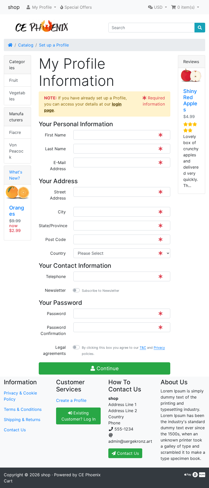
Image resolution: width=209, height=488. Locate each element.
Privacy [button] (159, 348)
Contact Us (15, 429)
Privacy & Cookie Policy (20, 396)
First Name (55, 134)
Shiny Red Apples (190, 100)
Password (56, 313)
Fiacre (15, 132)
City (62, 211)
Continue (107, 368)
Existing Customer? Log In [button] (78, 416)
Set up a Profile (54, 45)
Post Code (55, 239)
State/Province (53, 225)
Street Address (58, 195)
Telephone (56, 276)
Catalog (25, 45)
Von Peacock (16, 151)
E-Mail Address (58, 165)
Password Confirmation (53, 330)
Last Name (55, 148)
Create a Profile (71, 400)
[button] (41, 7)
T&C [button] (143, 348)
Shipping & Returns (22, 419)
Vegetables (17, 95)
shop (14, 7)
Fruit (13, 80)
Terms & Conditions (23, 409)
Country (58, 253)
